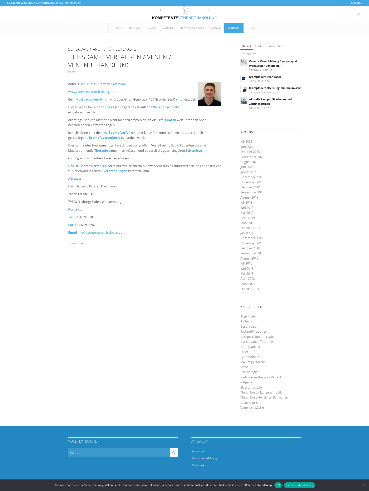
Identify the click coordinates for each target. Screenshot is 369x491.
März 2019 (247, 223)
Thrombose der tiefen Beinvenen (264, 397)
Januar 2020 (249, 172)
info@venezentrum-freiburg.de (100, 232)
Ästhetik (246, 321)
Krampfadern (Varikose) (265, 77)
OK (278, 485)
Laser (244, 352)
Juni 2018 (246, 268)
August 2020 (249, 162)
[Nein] (364, 485)
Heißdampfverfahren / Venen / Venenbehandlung (119, 61)
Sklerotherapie (251, 387)
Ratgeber (247, 382)
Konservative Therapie (256, 342)
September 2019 (252, 192)
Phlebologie (249, 372)
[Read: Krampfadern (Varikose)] (243, 78)
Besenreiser (249, 326)
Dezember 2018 (251, 238)
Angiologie (248, 316)
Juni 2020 (246, 167)
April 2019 (247, 218)
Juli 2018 (246, 263)
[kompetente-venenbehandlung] (184, 14)
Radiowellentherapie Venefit (260, 377)
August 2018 (249, 258)
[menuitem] (355, 3)
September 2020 (252, 157)
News (71, 71)
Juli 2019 (246, 202)
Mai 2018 (246, 273)
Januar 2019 (249, 233)
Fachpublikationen (253, 331)
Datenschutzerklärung (204, 458)
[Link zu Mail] (359, 14)
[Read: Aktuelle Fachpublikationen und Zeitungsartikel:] (243, 100)
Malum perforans (253, 362)
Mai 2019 (246, 213)
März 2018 (247, 284)
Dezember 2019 (251, 177)
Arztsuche (356, 2)
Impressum (197, 451)
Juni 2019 (246, 208)
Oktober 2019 (250, 187)
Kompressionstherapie (257, 337)
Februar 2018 (250, 289)
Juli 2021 (246, 141)
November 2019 (251, 182)
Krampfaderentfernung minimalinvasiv (275, 88)
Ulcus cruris (249, 402)
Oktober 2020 (250, 152)
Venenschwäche (252, 407)
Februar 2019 (250, 228)
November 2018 (251, 243)
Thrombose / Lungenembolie (261, 392)
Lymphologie (249, 357)
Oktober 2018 (250, 248)
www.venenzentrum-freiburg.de (91, 92)
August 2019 (249, 197)
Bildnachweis (198, 465)
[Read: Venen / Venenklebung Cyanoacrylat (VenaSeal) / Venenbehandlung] (243, 62)
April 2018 (247, 278)
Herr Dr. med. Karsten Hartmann (102, 84)
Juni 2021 (246, 147)
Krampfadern (250, 347)
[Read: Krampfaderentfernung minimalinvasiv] (243, 89)
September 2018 (252, 253)
